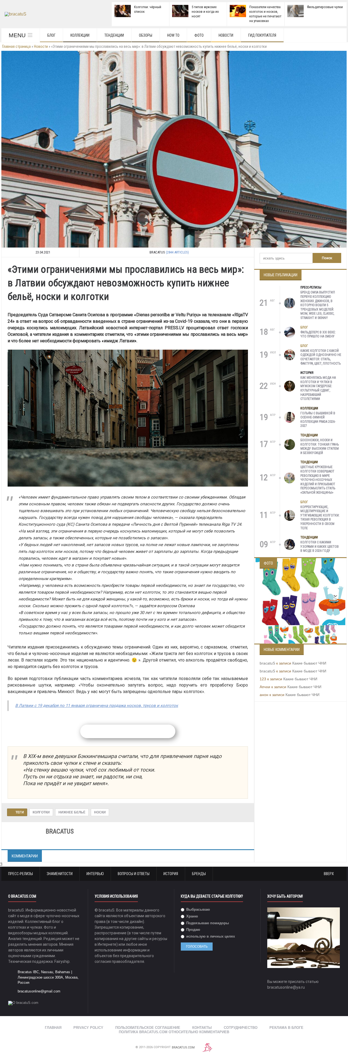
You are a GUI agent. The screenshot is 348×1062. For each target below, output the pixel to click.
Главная (53, 1027)
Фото (199, 35)
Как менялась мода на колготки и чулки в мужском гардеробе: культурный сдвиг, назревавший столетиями (318, 388)
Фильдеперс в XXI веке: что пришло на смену (318, 334)
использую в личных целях (210, 936)
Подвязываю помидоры (207, 923)
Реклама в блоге (286, 1027)
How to (173, 35)
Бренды (199, 874)
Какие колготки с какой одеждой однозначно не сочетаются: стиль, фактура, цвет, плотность (320, 357)
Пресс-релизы (310, 287)
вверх (329, 874)
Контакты (202, 1027)
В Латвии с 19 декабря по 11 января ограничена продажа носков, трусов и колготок (96, 705)
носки (100, 812)
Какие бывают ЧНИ (309, 663)
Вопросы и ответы (134, 874)
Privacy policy (88, 1027)
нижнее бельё (71, 812)
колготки (41, 812)
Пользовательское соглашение (147, 1027)
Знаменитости (60, 874)
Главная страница (16, 46)
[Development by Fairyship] (207, 1047)
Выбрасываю (197, 909)
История (306, 373)
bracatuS (267, 663)
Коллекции (79, 35)
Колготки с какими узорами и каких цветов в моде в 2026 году (319, 546)
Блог (51, 35)
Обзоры (145, 35)
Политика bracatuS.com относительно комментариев (174, 1032)
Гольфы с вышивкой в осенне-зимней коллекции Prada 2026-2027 (317, 419)
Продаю (192, 930)
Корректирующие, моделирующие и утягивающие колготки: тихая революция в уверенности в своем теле (320, 517)
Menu (17, 35)
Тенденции (114, 35)
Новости (226, 35)
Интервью (95, 874)
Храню (191, 916)
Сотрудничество (240, 1027)
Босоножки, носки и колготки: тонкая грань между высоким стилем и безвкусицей (319, 446)
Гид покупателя (262, 35)
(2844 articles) (177, 252)
